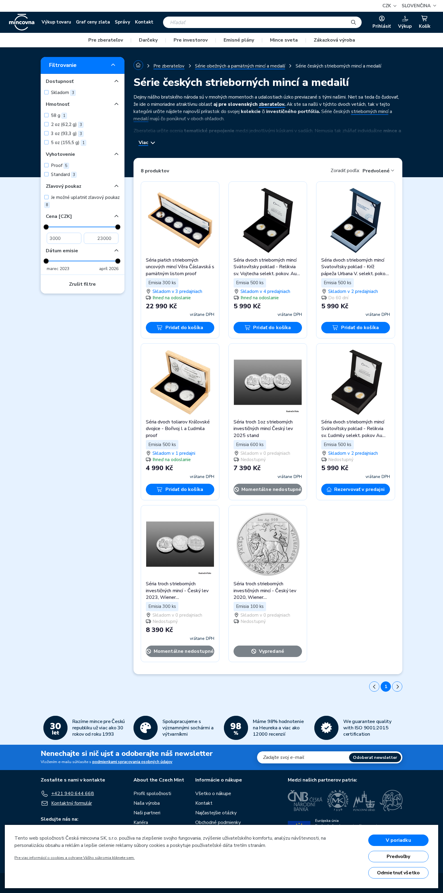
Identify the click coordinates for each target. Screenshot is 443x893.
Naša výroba (147, 803)
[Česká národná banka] (305, 800)
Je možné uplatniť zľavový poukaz (83, 201)
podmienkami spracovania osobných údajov (132, 762)
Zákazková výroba (334, 40)
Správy (122, 22)
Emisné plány (239, 40)
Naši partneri (147, 813)
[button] (418, 6)
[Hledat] (353, 22)
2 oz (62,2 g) (66, 124)
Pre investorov (191, 40)
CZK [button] (387, 6)
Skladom (62, 93)
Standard (62, 174)
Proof (59, 165)
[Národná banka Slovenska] (391, 800)
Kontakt (144, 22)
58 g (57, 115)
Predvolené (376, 171)
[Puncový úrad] (364, 800)
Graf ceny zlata (93, 22)
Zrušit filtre (82, 284)
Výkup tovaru (56, 22)
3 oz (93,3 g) (66, 133)
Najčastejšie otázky (216, 813)
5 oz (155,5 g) (67, 143)
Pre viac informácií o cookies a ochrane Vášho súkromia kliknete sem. (74, 857)
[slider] (46, 227)
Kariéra (141, 822)
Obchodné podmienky (218, 822)
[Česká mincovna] (21, 22)
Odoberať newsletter (375, 757)
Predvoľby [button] (398, 856)
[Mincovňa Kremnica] (337, 800)
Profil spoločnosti (152, 793)
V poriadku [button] (398, 840)
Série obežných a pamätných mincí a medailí (240, 66)
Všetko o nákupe (213, 793)
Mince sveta (284, 40)
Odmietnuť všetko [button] (398, 872)
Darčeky (148, 40)
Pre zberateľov (105, 40)
